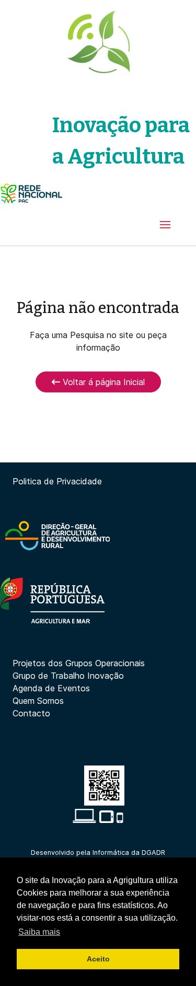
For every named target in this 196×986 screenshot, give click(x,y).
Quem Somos (38, 700)
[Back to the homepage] (98, 41)
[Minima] (31, 193)
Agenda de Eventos (51, 688)
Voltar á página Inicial (102, 382)
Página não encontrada (98, 308)
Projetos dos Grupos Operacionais (79, 663)
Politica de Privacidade (57, 481)
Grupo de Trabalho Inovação (68, 675)
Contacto (31, 713)
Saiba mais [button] (39, 931)
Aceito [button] (98, 959)
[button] (165, 225)
